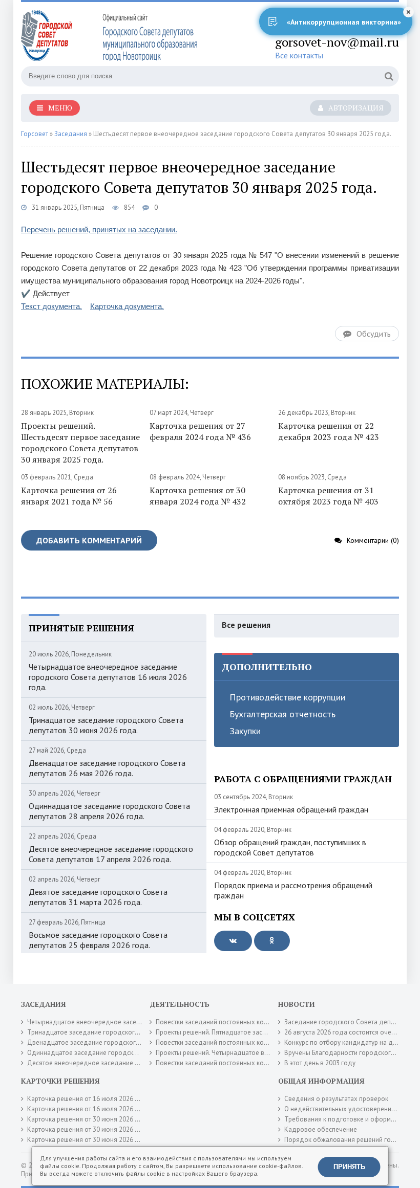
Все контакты (299, 55)
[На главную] (110, 35)
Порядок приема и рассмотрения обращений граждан (293, 890)
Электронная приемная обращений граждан (291, 809)
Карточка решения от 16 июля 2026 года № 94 (96, 1109)
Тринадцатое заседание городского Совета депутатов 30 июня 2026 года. (106, 725)
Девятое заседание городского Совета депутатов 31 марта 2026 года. (98, 897)
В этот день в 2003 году (319, 1063)
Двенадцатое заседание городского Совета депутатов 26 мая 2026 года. (107, 768)
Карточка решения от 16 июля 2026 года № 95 (96, 1098)
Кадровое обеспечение (320, 1129)
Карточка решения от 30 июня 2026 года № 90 (96, 1129)
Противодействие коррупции (287, 697)
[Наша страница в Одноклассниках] (272, 941)
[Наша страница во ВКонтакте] (233, 941)
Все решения (246, 625)
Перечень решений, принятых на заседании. (99, 229)
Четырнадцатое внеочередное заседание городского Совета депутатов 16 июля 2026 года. (108, 677)
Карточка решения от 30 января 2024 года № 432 (198, 496)
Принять (349, 1167)
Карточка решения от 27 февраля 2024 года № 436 (200, 431)
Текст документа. (51, 306)
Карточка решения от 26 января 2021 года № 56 (69, 496)
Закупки (245, 731)
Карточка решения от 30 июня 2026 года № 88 (96, 1139)
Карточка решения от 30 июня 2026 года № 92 (96, 1119)
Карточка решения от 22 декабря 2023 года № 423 (328, 431)
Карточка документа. (127, 306)
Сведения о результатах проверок (336, 1098)
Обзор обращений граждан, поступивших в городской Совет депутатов (290, 847)
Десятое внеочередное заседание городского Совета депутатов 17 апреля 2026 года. (111, 854)
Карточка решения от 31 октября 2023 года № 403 (328, 496)
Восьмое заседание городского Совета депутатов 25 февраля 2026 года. (98, 940)
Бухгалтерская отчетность (282, 714)
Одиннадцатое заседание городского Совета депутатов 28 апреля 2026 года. (109, 811)
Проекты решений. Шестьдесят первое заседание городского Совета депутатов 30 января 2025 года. (80, 442)
